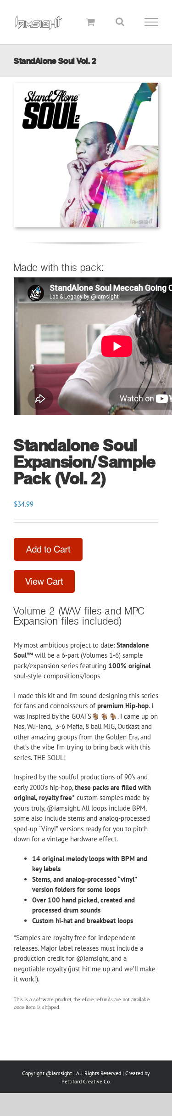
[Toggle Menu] (151, 22)
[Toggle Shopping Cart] (90, 22)
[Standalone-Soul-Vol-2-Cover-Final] (86, 86)
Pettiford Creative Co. (86, 1081)
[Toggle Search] (120, 21)
